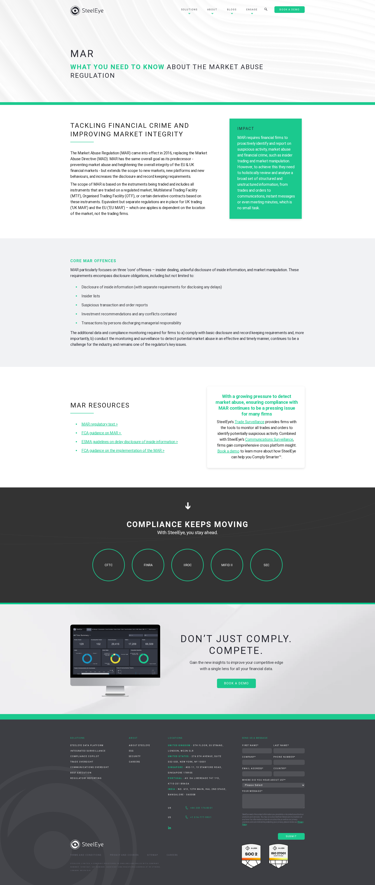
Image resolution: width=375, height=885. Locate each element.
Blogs (232, 9)
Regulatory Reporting (86, 778)
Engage (252, 9)
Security (135, 756)
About (212, 9)
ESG (131, 751)
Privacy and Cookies (124, 855)
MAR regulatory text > (99, 424)
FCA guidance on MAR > (101, 433)
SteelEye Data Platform (87, 745)
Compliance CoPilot (84, 756)
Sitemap (152, 855)
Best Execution (81, 773)
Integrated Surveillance (88, 751)
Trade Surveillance (249, 421)
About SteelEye (139, 745)
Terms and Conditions (85, 855)
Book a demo (228, 451)
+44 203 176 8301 (201, 808)
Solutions (189, 9)
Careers (134, 762)
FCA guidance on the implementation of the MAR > (122, 450)
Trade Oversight (81, 762)
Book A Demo (289, 9)
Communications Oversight (89, 767)
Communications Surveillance (269, 439)
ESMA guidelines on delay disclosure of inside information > (129, 441)
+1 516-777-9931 (201, 817)
